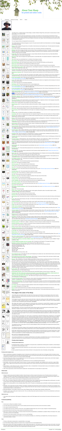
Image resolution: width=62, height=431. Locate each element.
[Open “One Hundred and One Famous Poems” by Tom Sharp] (4, 314)
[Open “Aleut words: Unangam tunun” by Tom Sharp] (8, 217)
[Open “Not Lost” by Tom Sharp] (8, 344)
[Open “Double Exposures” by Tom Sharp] (8, 73)
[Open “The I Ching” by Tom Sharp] (8, 295)
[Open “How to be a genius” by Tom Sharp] (8, 181)
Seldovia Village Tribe (40, 32)
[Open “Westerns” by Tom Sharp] (4, 37)
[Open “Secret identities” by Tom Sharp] (8, 157)
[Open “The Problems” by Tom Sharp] (8, 338)
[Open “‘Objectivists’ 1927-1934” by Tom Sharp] (8, 326)
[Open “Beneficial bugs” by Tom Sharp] (8, 175)
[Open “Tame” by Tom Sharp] (8, 187)
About (21, 19)
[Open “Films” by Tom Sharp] (4, 85)
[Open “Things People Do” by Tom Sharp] (4, 259)
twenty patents (14, 33)
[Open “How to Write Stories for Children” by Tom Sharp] (4, 67)
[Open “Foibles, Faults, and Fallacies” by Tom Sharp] (8, 253)
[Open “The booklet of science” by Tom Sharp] (4, 271)
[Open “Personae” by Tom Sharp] (8, 314)
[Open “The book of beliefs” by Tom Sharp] (8, 259)
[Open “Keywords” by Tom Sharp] (8, 127)
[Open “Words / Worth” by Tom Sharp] (4, 169)
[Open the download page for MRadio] (4, 350)
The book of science (55, 316)
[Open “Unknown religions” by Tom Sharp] (4, 145)
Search (26, 19)
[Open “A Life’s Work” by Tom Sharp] (4, 289)
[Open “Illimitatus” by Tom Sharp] (8, 121)
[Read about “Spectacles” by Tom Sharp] (4, 308)
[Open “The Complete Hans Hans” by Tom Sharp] (8, 308)
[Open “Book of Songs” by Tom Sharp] (8, 61)
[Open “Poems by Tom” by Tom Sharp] (4, 265)
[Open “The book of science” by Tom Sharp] (8, 151)
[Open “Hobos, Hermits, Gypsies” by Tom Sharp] (8, 229)
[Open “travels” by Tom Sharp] (4, 283)
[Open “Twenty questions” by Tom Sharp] (8, 169)
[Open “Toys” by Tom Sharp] (8, 199)
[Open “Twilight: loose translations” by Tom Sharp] (4, 97)
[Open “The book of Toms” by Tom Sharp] (8, 67)
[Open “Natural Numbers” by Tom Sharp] (8, 109)
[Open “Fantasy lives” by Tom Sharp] (8, 163)
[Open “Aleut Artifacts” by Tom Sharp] (8, 223)
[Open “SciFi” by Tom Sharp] (8, 247)
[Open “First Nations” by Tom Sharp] (8, 265)
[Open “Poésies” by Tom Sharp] (8, 97)
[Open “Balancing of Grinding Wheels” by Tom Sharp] (4, 338)
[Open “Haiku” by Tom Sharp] (8, 115)
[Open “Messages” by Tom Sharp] (4, 43)
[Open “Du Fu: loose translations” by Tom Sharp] (4, 91)
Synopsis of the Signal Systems (17, 278)
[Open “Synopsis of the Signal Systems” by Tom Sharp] (8, 332)
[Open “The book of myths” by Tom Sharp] (4, 211)
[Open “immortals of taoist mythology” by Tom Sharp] (8, 283)
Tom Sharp (59, 429)
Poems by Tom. (37, 320)
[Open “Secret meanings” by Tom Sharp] (4, 139)
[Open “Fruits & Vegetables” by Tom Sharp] (8, 211)
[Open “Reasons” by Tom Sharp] (4, 133)
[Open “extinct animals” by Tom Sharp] (4, 241)
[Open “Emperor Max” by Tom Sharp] (8, 43)
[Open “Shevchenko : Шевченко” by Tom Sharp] (4, 103)
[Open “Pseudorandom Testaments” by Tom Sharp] (4, 73)
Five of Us (28, 312)
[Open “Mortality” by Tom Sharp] (4, 109)
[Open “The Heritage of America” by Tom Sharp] (4, 175)
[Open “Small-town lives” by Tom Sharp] (4, 163)
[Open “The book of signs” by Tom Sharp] (4, 193)
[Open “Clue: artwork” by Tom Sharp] (4, 344)
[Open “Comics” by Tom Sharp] (8, 241)
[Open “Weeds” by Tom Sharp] (4, 229)
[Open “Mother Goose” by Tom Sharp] (4, 61)
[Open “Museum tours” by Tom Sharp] (8, 133)
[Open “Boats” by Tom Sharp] (4, 223)
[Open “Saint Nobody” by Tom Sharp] (8, 85)
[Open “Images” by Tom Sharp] (4, 253)
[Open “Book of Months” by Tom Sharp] (4, 55)
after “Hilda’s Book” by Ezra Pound (20, 275)
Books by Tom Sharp (14, 19)
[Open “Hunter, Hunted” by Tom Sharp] (8, 205)
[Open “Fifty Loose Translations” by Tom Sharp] (8, 103)
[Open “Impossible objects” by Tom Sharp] (8, 193)
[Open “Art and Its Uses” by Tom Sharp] (4, 235)
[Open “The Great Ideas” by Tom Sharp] (4, 302)
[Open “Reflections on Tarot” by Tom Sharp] (4, 205)
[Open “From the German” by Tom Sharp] (4, 121)
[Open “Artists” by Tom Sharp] (4, 157)
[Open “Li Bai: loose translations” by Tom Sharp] (8, 91)
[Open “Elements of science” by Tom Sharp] (8, 271)
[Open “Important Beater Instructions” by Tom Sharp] (4, 326)
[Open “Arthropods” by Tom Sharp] (8, 235)
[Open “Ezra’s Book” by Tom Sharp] (4, 332)
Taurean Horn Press (32, 242)
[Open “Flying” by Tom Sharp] (8, 37)
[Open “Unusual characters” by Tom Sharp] (8, 139)
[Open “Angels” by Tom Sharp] (8, 79)
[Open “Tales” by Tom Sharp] (8, 49)
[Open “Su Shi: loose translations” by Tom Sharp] (4, 79)
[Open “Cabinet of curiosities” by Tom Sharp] (4, 247)
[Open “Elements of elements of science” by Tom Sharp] (4, 277)
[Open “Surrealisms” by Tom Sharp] (8, 145)
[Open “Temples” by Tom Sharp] (4, 187)
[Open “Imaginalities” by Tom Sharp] (4, 127)
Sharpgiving (7, 19)
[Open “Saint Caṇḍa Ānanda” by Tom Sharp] (8, 55)
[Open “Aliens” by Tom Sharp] (4, 181)
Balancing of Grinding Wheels (17, 280)
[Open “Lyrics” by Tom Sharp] (8, 277)
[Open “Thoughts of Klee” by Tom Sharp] (4, 151)
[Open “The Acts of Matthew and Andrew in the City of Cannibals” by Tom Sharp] (8, 302)
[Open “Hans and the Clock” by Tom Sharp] (4, 295)
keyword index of (18, 116)
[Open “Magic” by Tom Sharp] (4, 115)
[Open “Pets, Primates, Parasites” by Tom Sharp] (4, 217)
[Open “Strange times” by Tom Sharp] (4, 199)
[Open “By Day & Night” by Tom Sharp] (8, 320)
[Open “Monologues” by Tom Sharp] (4, 49)
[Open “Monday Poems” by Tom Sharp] (8, 289)
